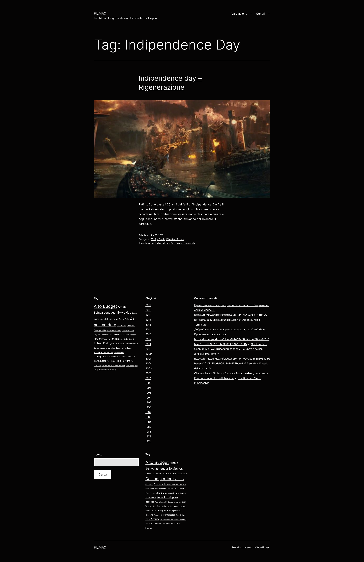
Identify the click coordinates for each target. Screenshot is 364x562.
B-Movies (124, 312)
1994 (148, 397)
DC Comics (121, 325)
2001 (148, 378)
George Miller (100, 330)
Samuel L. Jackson (100, 348)
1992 (148, 402)
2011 (148, 344)
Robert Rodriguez (105, 343)
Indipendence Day (165, 243)
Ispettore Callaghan (114, 331)
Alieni (151, 243)
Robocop (120, 343)
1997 (148, 382)
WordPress (263, 547)
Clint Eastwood (111, 319)
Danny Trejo (124, 319)
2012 (148, 339)
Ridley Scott (129, 339)
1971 (148, 441)
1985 (148, 416)
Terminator (100, 360)
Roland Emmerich (185, 243)
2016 (153, 239)
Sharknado (128, 348)
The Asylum (123, 360)
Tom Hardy (165, 524)
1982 (148, 426)
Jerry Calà (126, 331)
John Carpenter (155, 489)
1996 (148, 387)
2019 (148, 305)
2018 (148, 309)
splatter (97, 352)
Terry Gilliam (111, 361)
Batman (134, 313)
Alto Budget (105, 306)
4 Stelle (161, 239)
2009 (148, 353)
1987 (148, 412)
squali (103, 352)
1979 (148, 436)
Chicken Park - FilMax (207, 373)
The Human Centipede (110, 365)
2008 (148, 358)
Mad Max (99, 339)
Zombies (113, 370)
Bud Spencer (98, 319)
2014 (148, 329)
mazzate (107, 339)
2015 (148, 324)
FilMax (100, 13)
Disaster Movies (175, 239)
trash (107, 370)
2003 (148, 368)
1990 (148, 407)
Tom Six (102, 370)
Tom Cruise (130, 365)
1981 (148, 431)
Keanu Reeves (107, 335)
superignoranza (101, 356)
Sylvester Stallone (117, 356)
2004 (148, 363)
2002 (148, 373)
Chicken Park (259, 344)
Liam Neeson (130, 335)
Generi (260, 13)
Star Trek (109, 352)
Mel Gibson (117, 339)
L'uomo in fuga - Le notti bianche (214, 378)
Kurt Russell (119, 335)
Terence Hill (131, 357)
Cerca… (98, 454)
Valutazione (239, 13)
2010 (148, 348)
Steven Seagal (119, 352)
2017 (148, 314)
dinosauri (131, 325)
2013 (148, 334)
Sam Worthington (115, 348)
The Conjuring (165, 519)
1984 (148, 421)
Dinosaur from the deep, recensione (246, 373)
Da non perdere (159, 478)
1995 (148, 392)
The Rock (121, 365)
